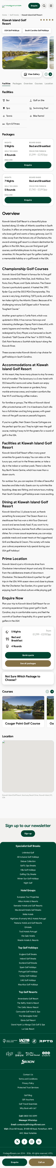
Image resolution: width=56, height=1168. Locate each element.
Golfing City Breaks (28, 874)
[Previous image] (46, 74)
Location (49, 83)
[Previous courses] (47, 691)
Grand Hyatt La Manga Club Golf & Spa (28, 1024)
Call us (41, 1162)
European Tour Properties (28, 897)
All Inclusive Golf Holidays (28, 857)
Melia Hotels (28, 914)
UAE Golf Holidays (28, 980)
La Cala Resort (28, 1029)
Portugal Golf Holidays (28, 971)
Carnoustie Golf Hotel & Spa (28, 1011)
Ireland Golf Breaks (28, 958)
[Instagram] (31, 1142)
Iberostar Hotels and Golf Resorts (28, 905)
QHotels (27, 927)
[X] (17, 1142)
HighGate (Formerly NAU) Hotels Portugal (28, 918)
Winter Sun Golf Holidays (28, 878)
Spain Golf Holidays (28, 967)
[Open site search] (44, 6)
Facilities (6, 83)
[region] (28, 713)
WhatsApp (32, 1120)
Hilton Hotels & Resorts (28, 901)
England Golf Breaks (28, 954)
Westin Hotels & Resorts (28, 940)
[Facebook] (24, 1142)
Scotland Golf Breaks (28, 963)
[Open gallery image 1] (25, 52)
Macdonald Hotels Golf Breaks (28, 910)
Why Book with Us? (28, 1108)
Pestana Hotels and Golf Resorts (28, 923)
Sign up (28, 833)
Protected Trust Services (28, 1087)
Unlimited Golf (28, 852)
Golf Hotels (14, 15)
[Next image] (50, 74)
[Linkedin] (39, 1142)
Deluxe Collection (28, 861)
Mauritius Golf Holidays (28, 984)
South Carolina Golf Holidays (37, 30)
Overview (28, 83)
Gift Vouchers (28, 1099)
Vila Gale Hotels (28, 936)
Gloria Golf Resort (28, 1020)
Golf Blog (28, 1095)
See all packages (28, 663)
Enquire (34, 5)
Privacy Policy (28, 1083)
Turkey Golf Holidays (28, 976)
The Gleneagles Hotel (28, 1016)
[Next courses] (52, 691)
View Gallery (33, 74)
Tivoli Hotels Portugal (28, 931)
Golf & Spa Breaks (28, 865)
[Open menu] (51, 6)
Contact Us (28, 1074)
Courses (38, 83)
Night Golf (28, 883)
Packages (17, 83)
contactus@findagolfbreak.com (31, 1124)
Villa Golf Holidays (28, 870)
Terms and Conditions (28, 1079)
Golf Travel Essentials (28, 1104)
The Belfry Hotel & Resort (28, 1003)
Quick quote (28, 655)
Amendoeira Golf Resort (28, 998)
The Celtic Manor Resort (28, 1007)
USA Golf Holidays (11, 30)
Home (4, 15)
